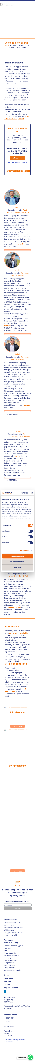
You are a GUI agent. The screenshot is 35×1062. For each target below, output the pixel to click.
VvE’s (5, 951)
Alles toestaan (17, 556)
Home (7, 45)
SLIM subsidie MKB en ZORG (14, 928)
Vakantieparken (9, 965)
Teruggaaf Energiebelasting (13, 932)
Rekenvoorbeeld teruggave (13, 946)
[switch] (30, 531)
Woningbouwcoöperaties (12, 970)
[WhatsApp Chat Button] (30, 1057)
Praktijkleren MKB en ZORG (13, 923)
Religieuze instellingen (11, 955)
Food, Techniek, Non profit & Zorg (17, 211)
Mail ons (9, 1021)
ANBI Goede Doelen (10, 960)
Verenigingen (8, 958)
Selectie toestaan (17, 562)
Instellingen (8, 948)
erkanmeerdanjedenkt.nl (18, 171)
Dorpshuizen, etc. (10, 953)
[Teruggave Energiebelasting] (17, 800)
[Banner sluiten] (32, 493)
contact (19, 244)
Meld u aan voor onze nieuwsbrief (17, 902)
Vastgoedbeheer (9, 968)
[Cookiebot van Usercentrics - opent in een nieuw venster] (21, 493)
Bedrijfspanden (9, 963)
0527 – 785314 (17, 162)
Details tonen (24, 550)
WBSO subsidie (9, 930)
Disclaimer (7, 1040)
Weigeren (17, 567)
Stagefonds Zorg (9, 925)
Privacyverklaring (19, 1040)
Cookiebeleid (8, 1042)
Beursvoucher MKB (10, 935)
